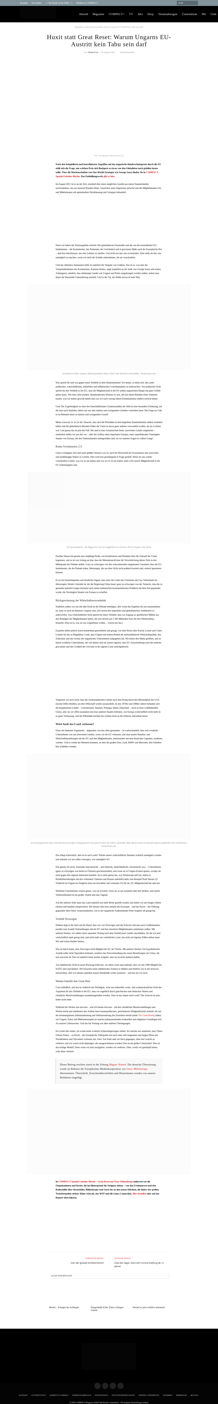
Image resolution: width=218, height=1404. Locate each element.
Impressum (181, 1395)
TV (131, 14)
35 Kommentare (127, 52)
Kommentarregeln (81, 1395)
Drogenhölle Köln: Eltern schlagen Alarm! (107, 1308)
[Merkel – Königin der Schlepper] (67, 1293)
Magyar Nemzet (117, 1064)
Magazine (98, 14)
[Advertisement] (109, 218)
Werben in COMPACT (87, 3)
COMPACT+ (117, 14)
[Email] (25, 181)
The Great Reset (145, 1015)
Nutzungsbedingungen (123, 1395)
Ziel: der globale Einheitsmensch (87, 1262)
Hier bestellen (139, 1193)
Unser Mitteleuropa (136, 1068)
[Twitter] (25, 174)
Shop (150, 14)
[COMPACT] (39, 14)
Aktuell (83, 14)
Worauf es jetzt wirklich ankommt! (149, 1307)
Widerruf (167, 1395)
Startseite (79, 27)
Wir (204, 14)
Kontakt (24, 3)
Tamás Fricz (93, 52)
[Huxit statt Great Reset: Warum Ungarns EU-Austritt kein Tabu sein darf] (109, 151)
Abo (140, 14)
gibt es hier (109, 176)
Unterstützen (189, 14)
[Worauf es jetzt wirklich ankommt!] (151, 1293)
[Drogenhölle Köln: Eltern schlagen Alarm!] (109, 1293)
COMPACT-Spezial (95, 1181)
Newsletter (36, 3)
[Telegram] (25, 166)
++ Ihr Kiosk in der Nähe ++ (58, 3)
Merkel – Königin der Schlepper (64, 1307)
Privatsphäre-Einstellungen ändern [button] (134, 1402)
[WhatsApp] (25, 189)
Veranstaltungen (168, 14)
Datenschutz (101, 1395)
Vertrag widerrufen (149, 1395)
